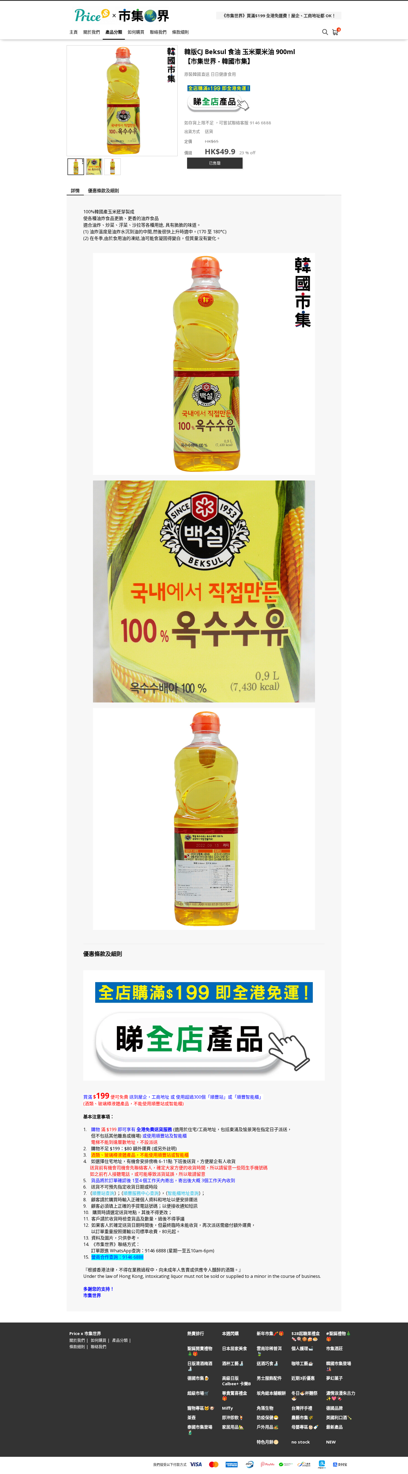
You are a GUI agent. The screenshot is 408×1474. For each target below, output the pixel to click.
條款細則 (180, 32)
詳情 (75, 191)
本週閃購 (230, 1333)
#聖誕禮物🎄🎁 (338, 1336)
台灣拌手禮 (301, 1408)
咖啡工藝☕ (302, 1363)
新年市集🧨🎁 (270, 1333)
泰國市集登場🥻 (199, 1429)
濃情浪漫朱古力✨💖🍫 (340, 1395)
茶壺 (191, 1417)
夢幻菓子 (334, 1378)
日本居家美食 (234, 1348)
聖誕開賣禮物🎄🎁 (199, 1351)
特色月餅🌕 (268, 1442)
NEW (331, 1442)
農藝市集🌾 (302, 1417)
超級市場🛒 (198, 1393)
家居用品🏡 (233, 1427)
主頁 (73, 32)
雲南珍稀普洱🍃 (269, 1351)
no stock (300, 1442)
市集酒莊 (334, 1348)
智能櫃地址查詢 (183, 1193)
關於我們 (91, 32)
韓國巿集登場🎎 (338, 1366)
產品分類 (113, 32)
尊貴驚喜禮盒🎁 (234, 1395)
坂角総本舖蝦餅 (271, 1393)
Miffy (227, 1408)
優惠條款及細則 (103, 191)
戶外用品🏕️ (268, 1427)
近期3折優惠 (303, 1378)
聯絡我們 (158, 32)
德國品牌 (334, 1408)
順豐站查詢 (103, 1193)
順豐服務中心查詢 (141, 1193)
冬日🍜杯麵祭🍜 (304, 1395)
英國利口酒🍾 (339, 1417)
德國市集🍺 (198, 1378)
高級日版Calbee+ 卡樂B (236, 1381)
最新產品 (334, 1427)
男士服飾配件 (269, 1378)
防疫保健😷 (268, 1417)
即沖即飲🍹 (233, 1417)
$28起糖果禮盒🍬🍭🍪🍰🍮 (305, 1336)
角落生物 (265, 1408)
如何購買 (136, 32)
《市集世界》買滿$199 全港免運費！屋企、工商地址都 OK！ (279, 15)
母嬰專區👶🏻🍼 (305, 1427)
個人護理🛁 (302, 1348)
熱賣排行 (195, 1333)
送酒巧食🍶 (268, 1363)
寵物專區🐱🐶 (201, 1408)
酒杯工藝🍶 (233, 1363)
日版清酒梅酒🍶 (199, 1366)
